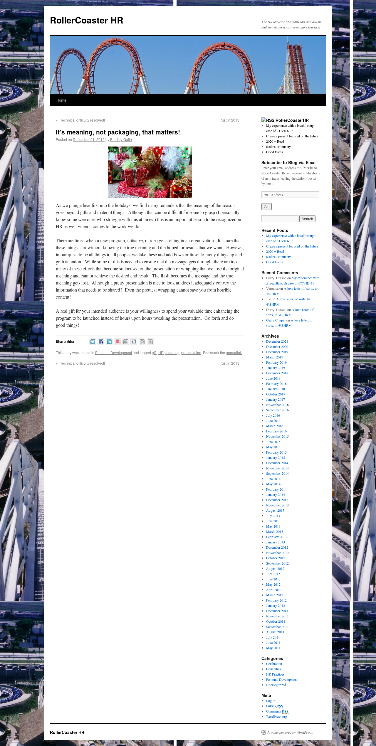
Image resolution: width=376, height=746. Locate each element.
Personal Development (113, 352)
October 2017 (275, 394)
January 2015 (275, 457)
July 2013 (273, 515)
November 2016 (277, 404)
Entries (274, 705)
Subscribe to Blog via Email (289, 162)
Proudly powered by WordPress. (290, 732)
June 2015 (273, 441)
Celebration (274, 663)
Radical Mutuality (278, 146)
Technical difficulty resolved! (80, 119)
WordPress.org (276, 716)
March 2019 (274, 357)
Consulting (273, 668)
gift (154, 352)
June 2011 (273, 642)
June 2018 (273, 378)
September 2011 (277, 626)
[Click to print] (142, 341)
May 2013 (273, 526)
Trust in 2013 (231, 119)
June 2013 (273, 520)
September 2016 (277, 409)
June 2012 (273, 579)
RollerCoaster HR (86, 20)
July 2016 (273, 415)
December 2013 (277, 499)
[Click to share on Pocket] (117, 341)
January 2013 (275, 542)
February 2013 (276, 536)
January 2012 (275, 605)
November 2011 (277, 616)
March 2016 (274, 425)
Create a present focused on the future (292, 136)
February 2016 (276, 431)
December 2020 (277, 346)
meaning (172, 352)
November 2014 (277, 468)
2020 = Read (275, 141)
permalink (234, 352)
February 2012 (276, 600)
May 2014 (273, 483)
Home (61, 100)
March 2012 (274, 594)
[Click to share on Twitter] (92, 341)
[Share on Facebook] (101, 341)
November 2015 (277, 436)
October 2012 (275, 557)
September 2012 (277, 563)
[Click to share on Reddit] (133, 341)
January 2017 (275, 399)
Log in (270, 700)
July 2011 (273, 637)
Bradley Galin (121, 139)
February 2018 (276, 383)
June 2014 (273, 478)
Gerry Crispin (276, 320)
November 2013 (277, 505)
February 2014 (276, 489)
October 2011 (275, 621)
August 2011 (275, 631)
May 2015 (273, 446)
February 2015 (276, 452)
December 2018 (277, 373)
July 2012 (273, 573)
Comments (277, 711)
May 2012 (273, 584)
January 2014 (275, 494)
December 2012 (277, 547)
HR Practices (275, 674)
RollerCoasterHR (292, 120)
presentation (191, 352)
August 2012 (275, 568)
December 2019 (277, 351)
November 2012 (277, 552)
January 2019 (275, 367)
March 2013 (274, 531)
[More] (150, 341)
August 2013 (275, 510)
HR (161, 352)
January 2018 (275, 388)
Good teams (274, 151)
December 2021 (277, 341)
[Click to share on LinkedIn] (109, 341)
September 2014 (277, 473)
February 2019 (276, 362)
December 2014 (277, 462)
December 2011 (277, 610)
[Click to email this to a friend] (125, 341)
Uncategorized (276, 684)
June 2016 (273, 420)
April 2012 (273, 589)
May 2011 (273, 647)
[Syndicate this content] (267, 120)
